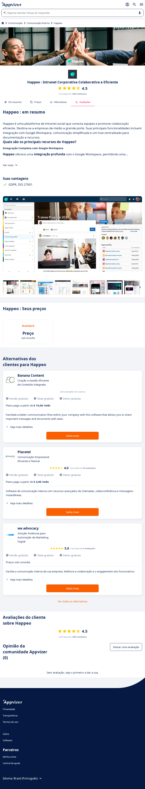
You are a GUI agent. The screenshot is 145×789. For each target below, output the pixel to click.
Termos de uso (10, 721)
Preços (37, 102)
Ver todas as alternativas (72, 601)
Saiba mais (72, 435)
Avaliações (84, 102)
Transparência (10, 715)
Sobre (6, 734)
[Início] (2, 23)
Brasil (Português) (26, 778)
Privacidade (9, 709)
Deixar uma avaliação (126, 647)
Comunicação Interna (38, 23)
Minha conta (9, 756)
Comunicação (15, 23)
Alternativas (60, 102)
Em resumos (15, 102)
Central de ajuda (11, 763)
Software (7, 740)
